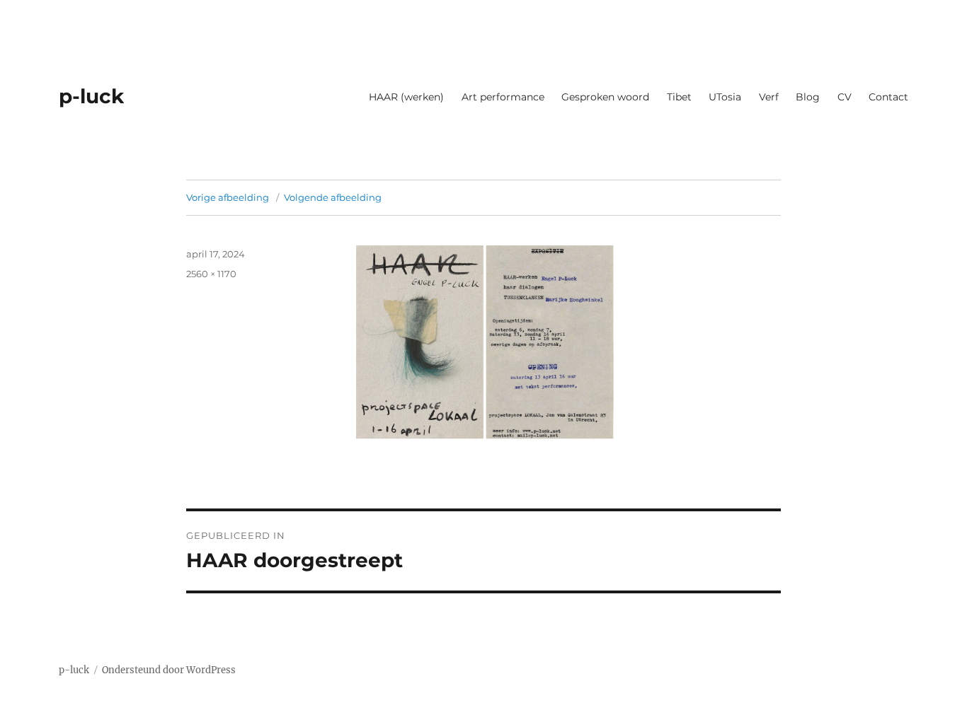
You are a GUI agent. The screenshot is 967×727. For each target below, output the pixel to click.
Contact (888, 97)
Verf (769, 97)
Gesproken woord (605, 97)
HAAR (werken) (406, 97)
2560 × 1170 (211, 273)
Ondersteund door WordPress (169, 670)
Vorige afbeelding (227, 197)
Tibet (679, 97)
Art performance (503, 97)
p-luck (91, 96)
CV (844, 97)
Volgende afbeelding (333, 197)
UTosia (725, 97)
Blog (808, 97)
